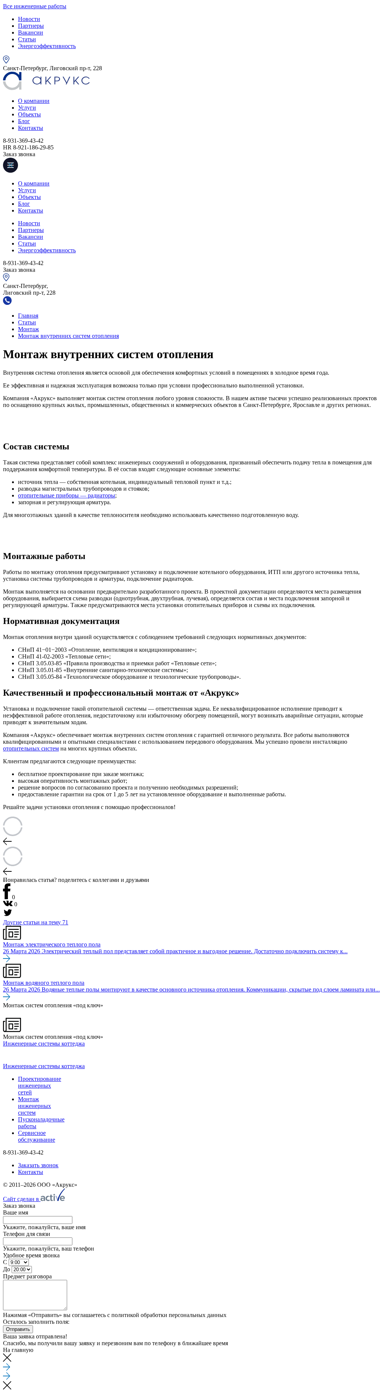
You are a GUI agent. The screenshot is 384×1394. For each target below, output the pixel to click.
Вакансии (30, 32)
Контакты (30, 128)
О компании (34, 101)
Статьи (27, 39)
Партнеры (31, 26)
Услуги (27, 107)
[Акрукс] (46, 88)
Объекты (29, 114)
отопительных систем (31, 748)
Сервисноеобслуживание (36, 1136)
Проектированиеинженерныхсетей (39, 1086)
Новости (29, 19)
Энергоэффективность (47, 46)
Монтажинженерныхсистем (34, 1106)
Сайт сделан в (21, 1199)
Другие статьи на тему (35, 922)
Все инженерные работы (34, 6)
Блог (24, 121)
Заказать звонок (38, 1165)
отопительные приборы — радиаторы (66, 495)
